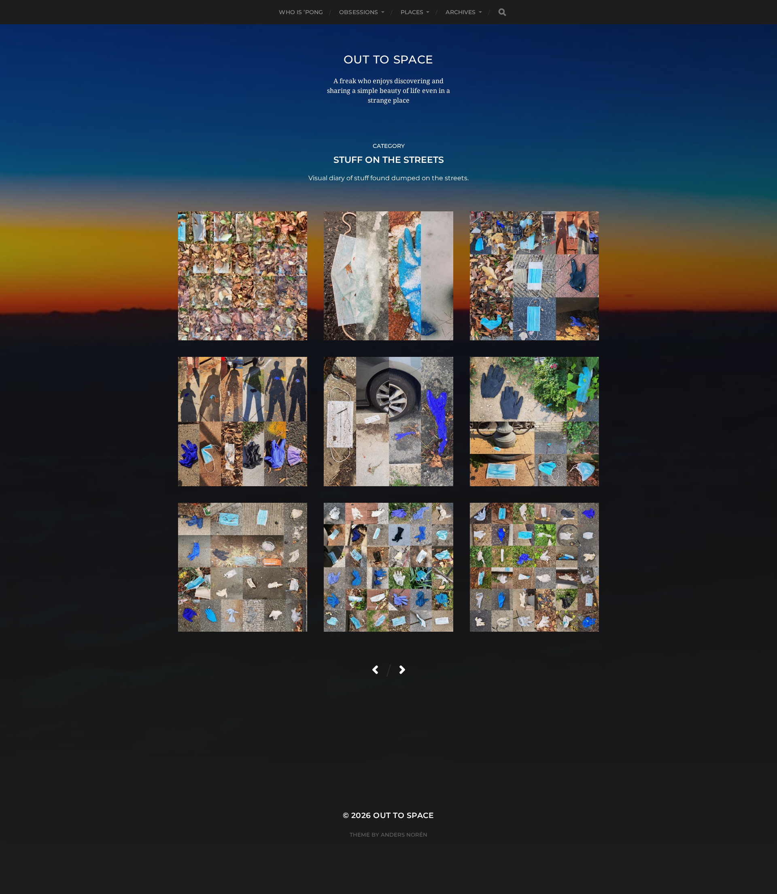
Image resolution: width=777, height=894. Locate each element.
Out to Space (388, 59)
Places (412, 12)
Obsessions (358, 12)
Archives (461, 12)
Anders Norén (404, 834)
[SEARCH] (502, 12)
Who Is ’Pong (301, 12)
